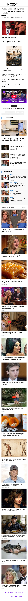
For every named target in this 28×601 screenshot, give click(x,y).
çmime (13, 112)
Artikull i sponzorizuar (6, 135)
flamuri (3, 114)
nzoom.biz (18, 114)
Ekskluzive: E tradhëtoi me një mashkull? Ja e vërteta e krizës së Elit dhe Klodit (17, 156)
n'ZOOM (12, 114)
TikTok (11, 596)
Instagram (20, 592)
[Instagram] (15, 592)
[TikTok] (7, 596)
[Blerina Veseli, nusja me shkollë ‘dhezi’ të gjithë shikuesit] (5, 163)
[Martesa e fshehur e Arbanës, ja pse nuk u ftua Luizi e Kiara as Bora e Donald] (5, 185)
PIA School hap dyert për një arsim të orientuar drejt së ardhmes (13, 139)
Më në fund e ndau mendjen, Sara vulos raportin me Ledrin (18, 199)
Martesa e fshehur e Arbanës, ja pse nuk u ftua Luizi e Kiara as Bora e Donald (18, 185)
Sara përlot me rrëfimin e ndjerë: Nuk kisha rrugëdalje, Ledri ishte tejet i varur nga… (18, 177)
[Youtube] (16, 596)
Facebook (10, 592)
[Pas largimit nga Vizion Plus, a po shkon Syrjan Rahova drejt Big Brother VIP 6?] (5, 147)
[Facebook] (5, 592)
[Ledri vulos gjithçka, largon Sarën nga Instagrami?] (5, 192)
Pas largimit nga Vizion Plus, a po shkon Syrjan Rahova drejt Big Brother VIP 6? (18, 148)
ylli (22, 114)
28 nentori (8, 112)
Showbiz (4, 15)
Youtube (20, 596)
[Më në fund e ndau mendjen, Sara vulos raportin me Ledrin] (5, 200)
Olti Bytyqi (12, 150)
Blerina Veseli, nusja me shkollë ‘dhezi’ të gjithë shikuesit (18, 163)
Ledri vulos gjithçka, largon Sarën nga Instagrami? (16, 192)
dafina (18, 112)
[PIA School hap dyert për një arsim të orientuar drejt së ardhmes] (14, 128)
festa (22, 112)
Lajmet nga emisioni (14, 160)
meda (8, 114)
